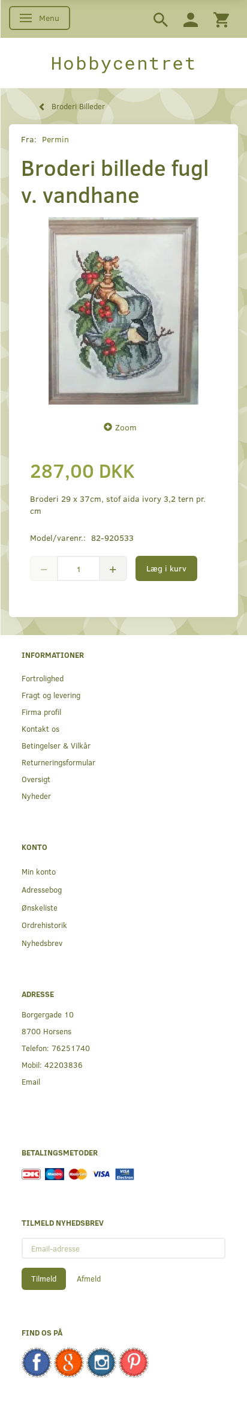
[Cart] (221, 19)
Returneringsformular (58, 762)
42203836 (63, 1064)
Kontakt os (40, 728)
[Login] (190, 19)
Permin (55, 139)
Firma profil (41, 711)
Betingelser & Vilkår (56, 745)
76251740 (71, 1048)
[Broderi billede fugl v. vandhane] (123, 311)
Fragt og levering (51, 695)
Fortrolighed (43, 678)
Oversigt (36, 779)
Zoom (126, 427)
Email (31, 1081)
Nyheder (36, 796)
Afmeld (89, 1278)
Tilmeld (43, 1278)
